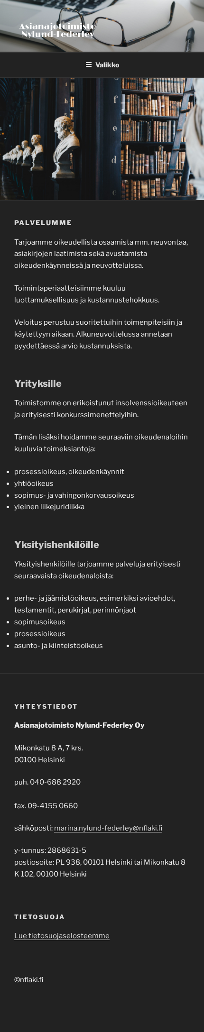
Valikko (107, 65)
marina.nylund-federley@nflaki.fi (108, 828)
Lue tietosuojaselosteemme (62, 936)
